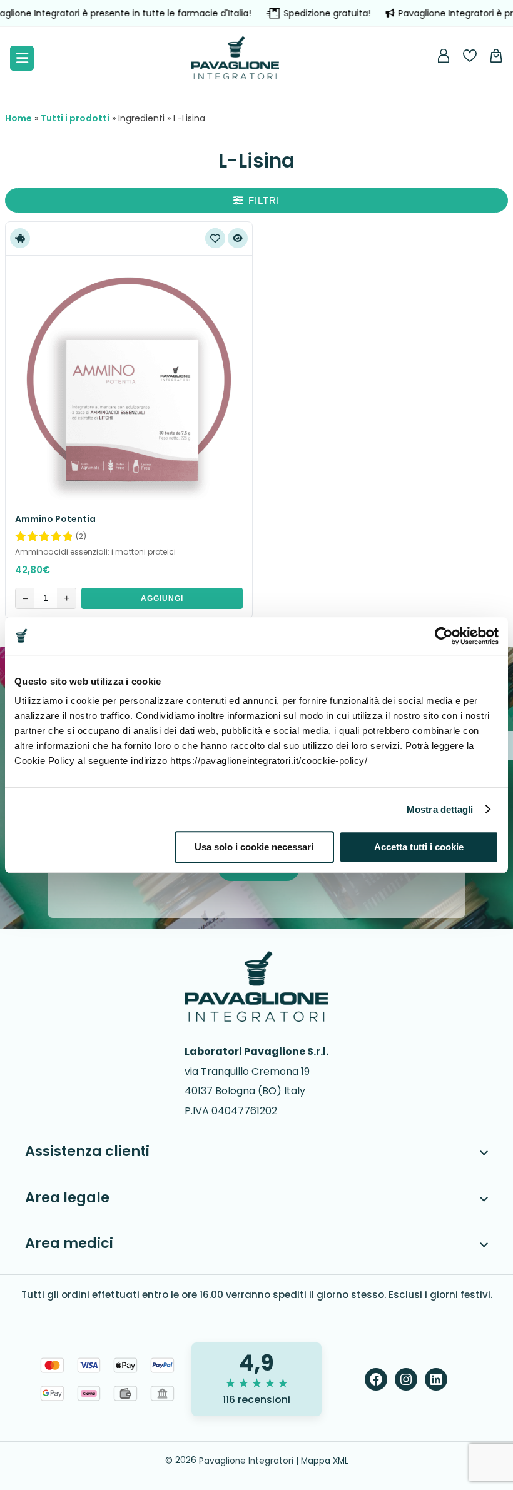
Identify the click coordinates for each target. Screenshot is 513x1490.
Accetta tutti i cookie (419, 847)
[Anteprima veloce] (238, 238)
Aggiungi (162, 598)
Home (18, 118)
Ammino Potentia (55, 519)
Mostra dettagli (440, 809)
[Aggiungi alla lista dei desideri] (215, 238)
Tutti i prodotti (75, 118)
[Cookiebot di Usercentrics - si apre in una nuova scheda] (444, 636)
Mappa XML (324, 1461)
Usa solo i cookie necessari (254, 847)
